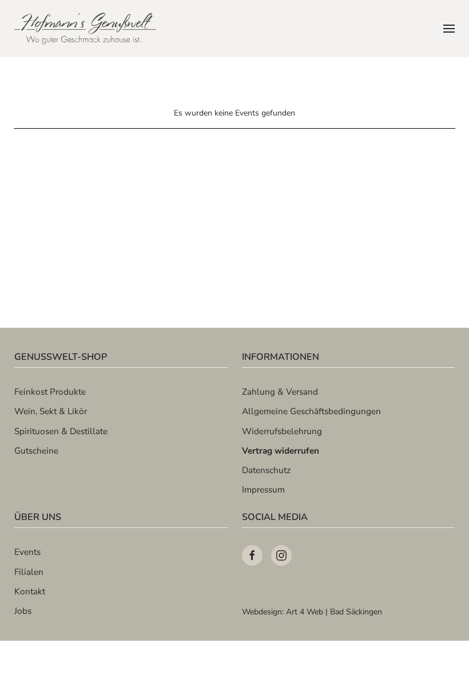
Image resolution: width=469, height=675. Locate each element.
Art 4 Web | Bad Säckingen (334, 611)
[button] (449, 28)
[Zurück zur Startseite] (85, 28)
